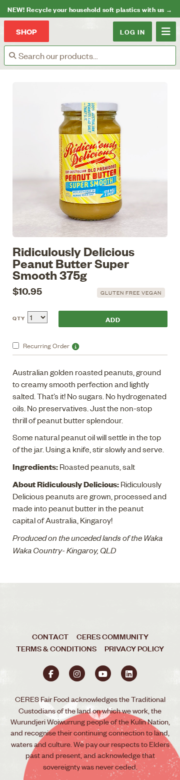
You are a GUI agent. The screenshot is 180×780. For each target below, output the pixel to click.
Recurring (46, 345)
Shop (26, 31)
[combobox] (97, 55)
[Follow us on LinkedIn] (129, 673)
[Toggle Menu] (166, 32)
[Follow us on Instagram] (77, 673)
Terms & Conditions (56, 648)
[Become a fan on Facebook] (51, 673)
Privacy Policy (134, 648)
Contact (50, 636)
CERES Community (112, 636)
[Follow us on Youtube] (103, 673)
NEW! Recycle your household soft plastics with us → (90, 9)
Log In (132, 31)
